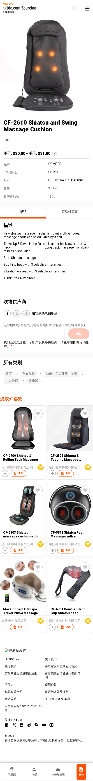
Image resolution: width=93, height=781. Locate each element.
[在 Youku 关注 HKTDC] (51, 725)
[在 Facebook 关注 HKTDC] (7, 725)
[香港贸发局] (46, 653)
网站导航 (10, 699)
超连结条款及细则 (56, 691)
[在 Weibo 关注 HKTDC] (29, 725)
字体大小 (10, 684)
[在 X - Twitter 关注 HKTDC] (14, 725)
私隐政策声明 (13, 691)
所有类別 (28, 374)
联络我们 (10, 666)
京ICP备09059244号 (57, 699)
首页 (8, 374)
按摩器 (33, 381)
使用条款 (51, 684)
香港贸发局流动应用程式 (61, 666)
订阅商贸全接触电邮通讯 (21, 673)
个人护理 (11, 381)
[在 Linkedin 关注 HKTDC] (22, 725)
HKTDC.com (13, 659)
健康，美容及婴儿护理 (61, 374)
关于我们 (51, 659)
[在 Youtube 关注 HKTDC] (44, 725)
